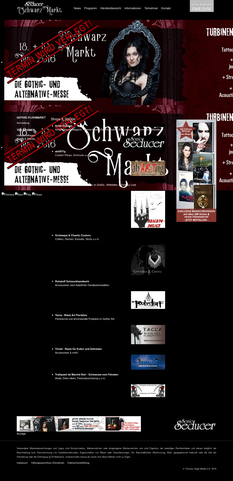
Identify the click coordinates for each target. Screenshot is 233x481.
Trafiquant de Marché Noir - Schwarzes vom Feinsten (86, 374)
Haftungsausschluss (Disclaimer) (47, 462)
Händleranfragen (26, 135)
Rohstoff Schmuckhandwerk (72, 281)
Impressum (22, 462)
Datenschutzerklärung (78, 462)
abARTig (60, 151)
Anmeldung (23, 123)
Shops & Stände (26, 138)
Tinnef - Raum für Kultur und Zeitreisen (78, 349)
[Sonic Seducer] (79, 423)
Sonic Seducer (63, 126)
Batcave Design (64, 181)
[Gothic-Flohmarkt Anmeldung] (202, 5)
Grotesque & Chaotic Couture (73, 235)
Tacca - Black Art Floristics (71, 315)
